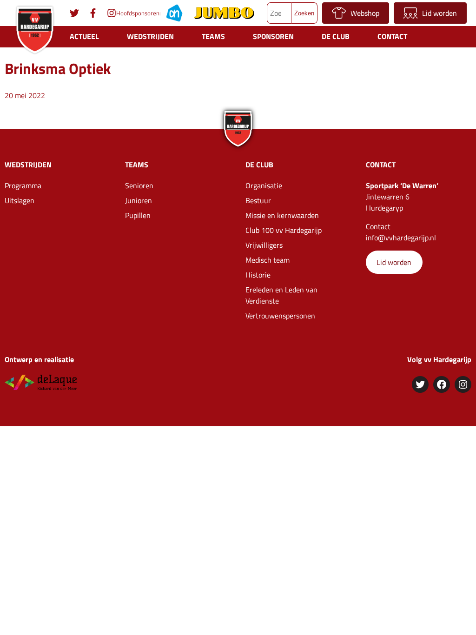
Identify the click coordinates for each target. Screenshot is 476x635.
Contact (392, 36)
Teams (213, 36)
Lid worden (439, 13)
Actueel (84, 36)
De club (336, 36)
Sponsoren (273, 36)
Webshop (364, 13)
